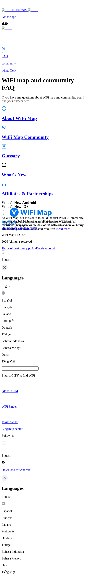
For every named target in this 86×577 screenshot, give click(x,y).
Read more (63, 228)
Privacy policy (27, 248)
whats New (9, 70)
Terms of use (10, 248)
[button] (43, 255)
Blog (19, 228)
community (9, 63)
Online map (9, 228)
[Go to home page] (16, 6)
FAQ (5, 56)
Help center (30, 228)
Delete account (45, 248)
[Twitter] (4, 224)
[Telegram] (13, 224)
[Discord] (8, 224)
